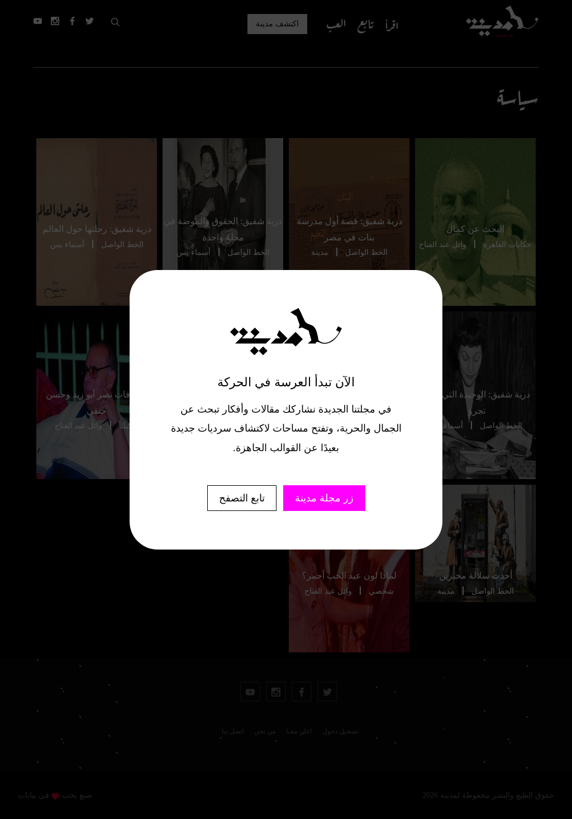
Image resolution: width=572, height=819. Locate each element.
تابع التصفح (242, 498)
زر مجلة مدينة (324, 498)
